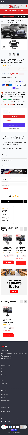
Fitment (12, 179)
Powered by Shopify (17, 432)
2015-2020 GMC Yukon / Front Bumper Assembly (21, 248)
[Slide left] (21, 229)
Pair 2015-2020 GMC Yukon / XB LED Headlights (7, 248)
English (3, 1)
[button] (2, 6)
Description (5, 179)
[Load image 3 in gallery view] (18, 54)
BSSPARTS (12, 432)
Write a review (12, 201)
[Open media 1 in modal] (14, 37)
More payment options (14, 128)
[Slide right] (25, 229)
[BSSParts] (4, 346)
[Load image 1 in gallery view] (10, 54)
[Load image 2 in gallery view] (14, 54)
